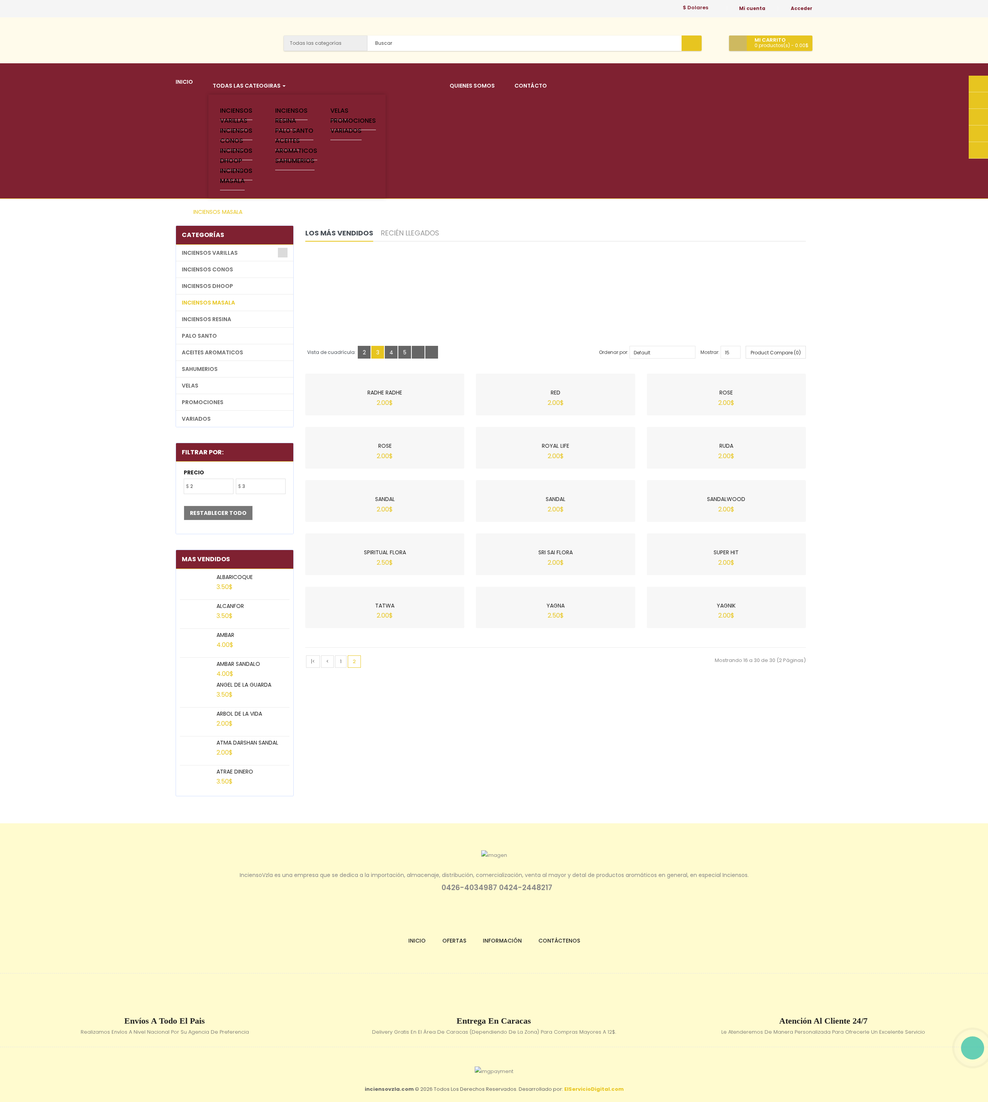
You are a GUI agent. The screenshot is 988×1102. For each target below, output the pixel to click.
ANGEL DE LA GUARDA (244, 685)
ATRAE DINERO (235, 771)
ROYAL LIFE (555, 446)
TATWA (384, 605)
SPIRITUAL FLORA (385, 552)
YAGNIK (726, 605)
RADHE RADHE (384, 392)
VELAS (339, 110)
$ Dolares (697, 7)
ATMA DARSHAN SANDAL (247, 743)
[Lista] (418, 352)
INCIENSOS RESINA (291, 115)
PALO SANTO (294, 130)
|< (313, 661)
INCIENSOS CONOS (236, 135)
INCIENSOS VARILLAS (236, 115)
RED (555, 392)
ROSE (726, 392)
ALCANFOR (230, 606)
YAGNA (555, 605)
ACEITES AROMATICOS (296, 145)
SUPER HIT (726, 552)
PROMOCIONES (353, 120)
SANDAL (385, 499)
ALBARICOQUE (235, 577)
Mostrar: (709, 352)
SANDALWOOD (726, 499)
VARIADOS (346, 130)
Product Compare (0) (776, 352)
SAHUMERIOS (295, 160)
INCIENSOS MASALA (236, 175)
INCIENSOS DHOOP (236, 155)
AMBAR (225, 635)
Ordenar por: (613, 352)
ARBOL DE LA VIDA (239, 714)
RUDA (726, 446)
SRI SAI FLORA (555, 552)
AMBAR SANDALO (238, 664)
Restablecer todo (218, 513)
